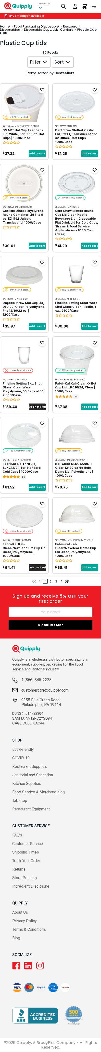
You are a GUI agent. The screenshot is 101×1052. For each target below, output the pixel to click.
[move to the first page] (34, 581)
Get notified (37, 407)
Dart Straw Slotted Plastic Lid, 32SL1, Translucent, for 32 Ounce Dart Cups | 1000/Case (76, 136)
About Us (20, 912)
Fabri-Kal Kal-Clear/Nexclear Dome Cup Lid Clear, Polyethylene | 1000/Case (75, 550)
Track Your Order (26, 860)
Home (5, 26)
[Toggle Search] (63, 6)
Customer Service (27, 843)
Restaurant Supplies (29, 766)
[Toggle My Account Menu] (75, 6)
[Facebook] (16, 965)
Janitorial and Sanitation (32, 775)
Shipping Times (25, 852)
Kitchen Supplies (26, 783)
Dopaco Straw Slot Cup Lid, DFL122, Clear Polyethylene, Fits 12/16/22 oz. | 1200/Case (24, 308)
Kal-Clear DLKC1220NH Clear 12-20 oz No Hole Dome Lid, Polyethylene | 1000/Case (74, 469)
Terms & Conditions (29, 929)
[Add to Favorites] (42, 89)
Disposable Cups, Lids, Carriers (48, 29)
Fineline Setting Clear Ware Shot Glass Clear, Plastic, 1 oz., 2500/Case (76, 306)
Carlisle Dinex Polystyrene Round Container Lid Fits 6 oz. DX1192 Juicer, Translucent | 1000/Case (23, 216)
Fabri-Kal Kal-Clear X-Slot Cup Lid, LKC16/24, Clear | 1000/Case (75, 387)
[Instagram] (40, 965)
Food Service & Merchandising (38, 792)
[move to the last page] (67, 581)
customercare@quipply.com (45, 690)
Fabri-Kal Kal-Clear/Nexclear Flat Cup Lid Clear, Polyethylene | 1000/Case (24, 550)
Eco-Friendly (23, 749)
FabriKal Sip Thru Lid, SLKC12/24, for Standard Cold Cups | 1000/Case (22, 467)
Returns (18, 869)
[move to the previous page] (39, 581)
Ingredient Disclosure (30, 886)
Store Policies (24, 877)
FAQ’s (17, 835)
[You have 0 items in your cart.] (85, 6)
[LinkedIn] (28, 965)
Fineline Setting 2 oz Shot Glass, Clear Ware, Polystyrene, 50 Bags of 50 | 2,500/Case (24, 389)
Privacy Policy (24, 921)
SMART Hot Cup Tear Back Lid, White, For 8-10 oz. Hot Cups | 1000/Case (23, 134)
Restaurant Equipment (31, 809)
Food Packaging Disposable (36, 26)
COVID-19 (21, 758)
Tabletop (19, 800)
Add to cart (37, 153)
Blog (16, 938)
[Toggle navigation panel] (94, 6)
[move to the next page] (61, 581)
